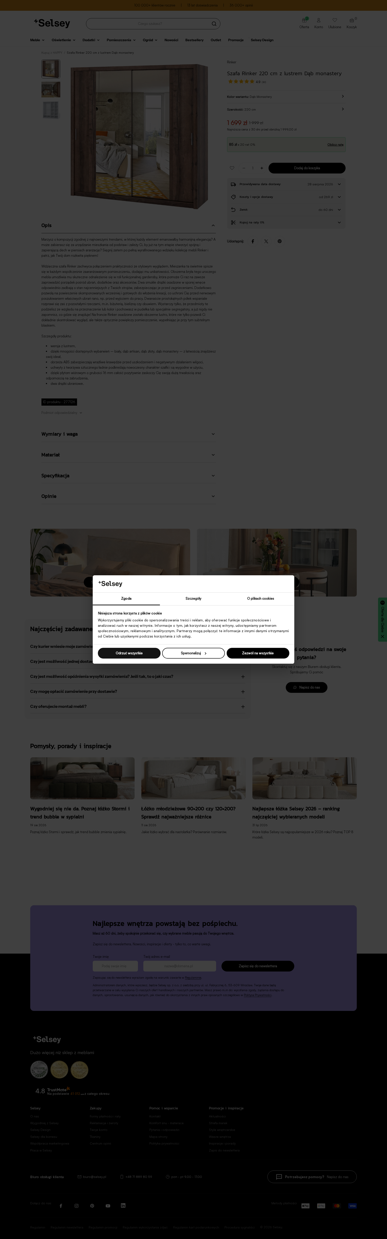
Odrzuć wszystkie (129, 653)
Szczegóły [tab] (194, 598)
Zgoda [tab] (126, 598)
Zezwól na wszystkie (258, 653)
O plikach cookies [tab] (260, 598)
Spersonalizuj (191, 653)
